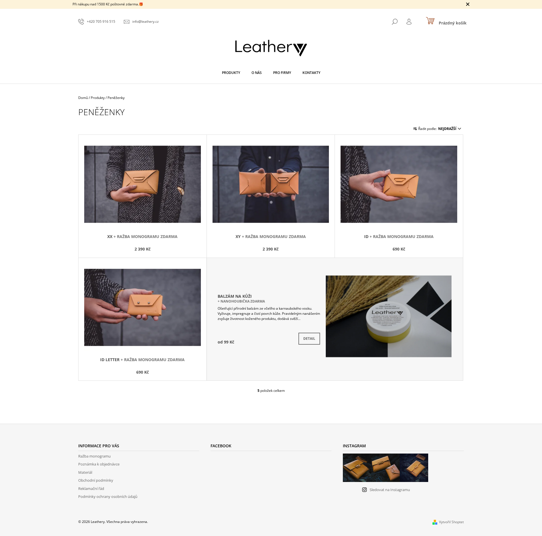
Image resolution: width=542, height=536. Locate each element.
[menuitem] (231, 73)
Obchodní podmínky (95, 480)
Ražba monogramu (94, 456)
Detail (309, 338)
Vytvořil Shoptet (451, 522)
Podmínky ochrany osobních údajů (107, 496)
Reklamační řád (91, 488)
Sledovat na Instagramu (390, 489)
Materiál (85, 472)
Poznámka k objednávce (98, 464)
